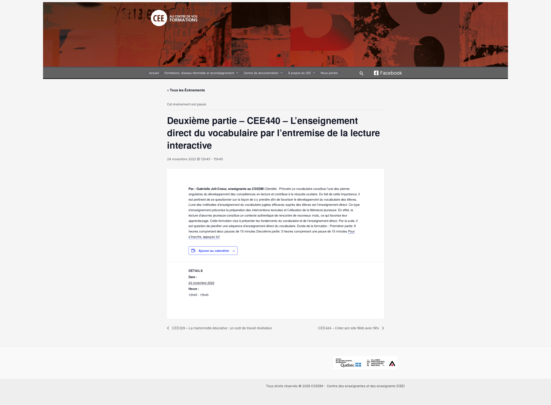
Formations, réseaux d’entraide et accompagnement (199, 73)
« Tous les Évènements (186, 90)
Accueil (154, 73)
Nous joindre (329, 73)
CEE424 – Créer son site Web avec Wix (349, 327)
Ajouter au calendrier (213, 250)
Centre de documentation (261, 73)
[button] (361, 73)
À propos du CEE (299, 73)
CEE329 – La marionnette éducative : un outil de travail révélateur (221, 327)
